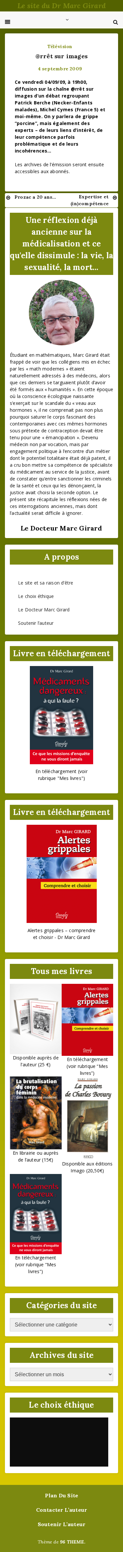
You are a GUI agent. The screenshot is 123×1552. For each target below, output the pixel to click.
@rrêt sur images (61, 56)
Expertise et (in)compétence (90, 200)
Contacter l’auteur (61, 1510)
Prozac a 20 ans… (35, 197)
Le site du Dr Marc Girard (61, 5)
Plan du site (61, 1495)
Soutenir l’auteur (35, 623)
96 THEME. (72, 1542)
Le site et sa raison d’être (45, 583)
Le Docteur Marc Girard (44, 609)
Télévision (60, 46)
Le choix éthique (36, 596)
